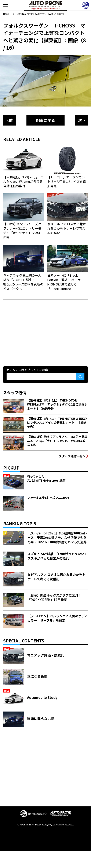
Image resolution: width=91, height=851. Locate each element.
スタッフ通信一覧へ (72, 456)
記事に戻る (45, 120)
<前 (10, 120)
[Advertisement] (35, 332)
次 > (81, 120)
